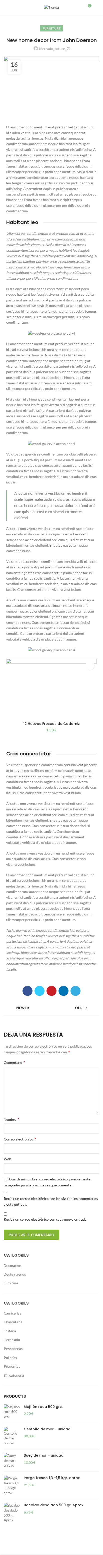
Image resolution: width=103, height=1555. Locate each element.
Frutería (10, 1331)
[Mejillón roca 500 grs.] (12, 1411)
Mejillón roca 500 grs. (43, 1406)
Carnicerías (12, 1313)
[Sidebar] (6, 1549)
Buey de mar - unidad (44, 1455)
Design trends (15, 1274)
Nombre (11, 1119)
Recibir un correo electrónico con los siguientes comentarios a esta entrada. (51, 1201)
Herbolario (12, 1339)
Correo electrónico (20, 1138)
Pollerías (10, 1357)
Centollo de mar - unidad (47, 1429)
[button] (90, 665)
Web (7, 1159)
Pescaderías (13, 1348)
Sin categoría (14, 1375)
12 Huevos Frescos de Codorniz (51, 723)
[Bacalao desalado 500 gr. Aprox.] (12, 1512)
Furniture (51, 28)
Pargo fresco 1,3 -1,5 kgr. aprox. (52, 1478)
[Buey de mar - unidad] (12, 1460)
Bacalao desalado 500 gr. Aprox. (54, 1505)
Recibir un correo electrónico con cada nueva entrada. (45, 1219)
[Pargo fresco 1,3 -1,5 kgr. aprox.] (12, 1485)
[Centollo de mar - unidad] (12, 1436)
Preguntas (12, 1366)
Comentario (14, 1062)
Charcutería (13, 1322)
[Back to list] (51, 1008)
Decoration (12, 1265)
